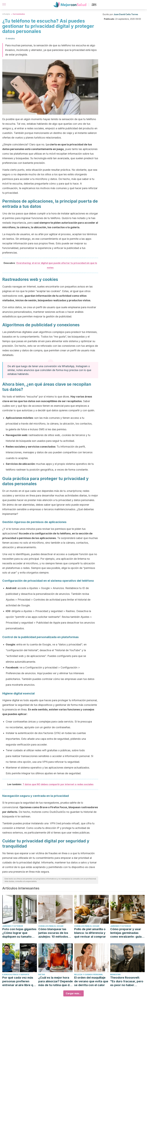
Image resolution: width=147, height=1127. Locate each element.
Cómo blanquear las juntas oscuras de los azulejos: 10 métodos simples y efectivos (53, 932)
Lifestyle (6, 14)
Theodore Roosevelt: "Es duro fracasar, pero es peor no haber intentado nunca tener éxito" (126, 981)
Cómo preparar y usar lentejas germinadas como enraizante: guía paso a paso (126, 932)
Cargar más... (73, 993)
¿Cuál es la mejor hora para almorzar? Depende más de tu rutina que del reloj (55, 981)
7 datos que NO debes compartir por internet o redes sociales (58, 784)
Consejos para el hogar (50, 926)
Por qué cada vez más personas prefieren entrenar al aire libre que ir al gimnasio (19, 981)
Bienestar (115, 974)
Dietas (41, 974)
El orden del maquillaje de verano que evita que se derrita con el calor (91, 981)
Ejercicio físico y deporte (15, 974)
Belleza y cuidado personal (88, 974)
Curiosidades (19, 14)
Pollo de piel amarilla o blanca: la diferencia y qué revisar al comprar (90, 932)
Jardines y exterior (12, 926)
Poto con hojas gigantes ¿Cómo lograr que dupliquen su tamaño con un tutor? (19, 932)
